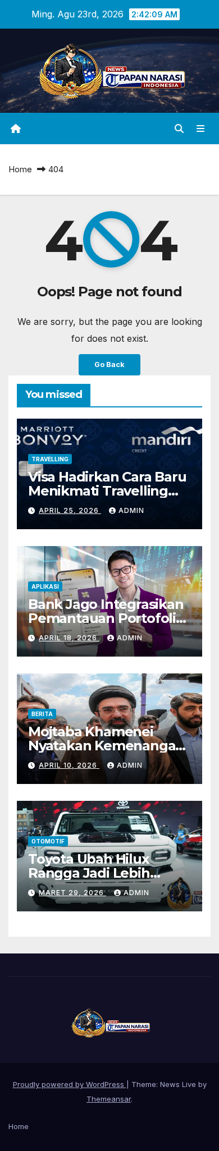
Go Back (109, 364)
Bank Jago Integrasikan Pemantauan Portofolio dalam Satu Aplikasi (106, 618)
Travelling (50, 459)
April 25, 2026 (70, 510)
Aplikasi (45, 586)
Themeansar (108, 1098)
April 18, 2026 (69, 638)
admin (131, 510)
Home (20, 169)
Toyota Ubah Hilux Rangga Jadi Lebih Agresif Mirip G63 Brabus (109, 873)
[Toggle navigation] (201, 128)
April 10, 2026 (69, 765)
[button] (179, 128)
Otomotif (48, 841)
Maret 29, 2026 (72, 892)
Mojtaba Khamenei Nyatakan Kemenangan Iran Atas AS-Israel (106, 745)
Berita (42, 713)
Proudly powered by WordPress (69, 1084)
